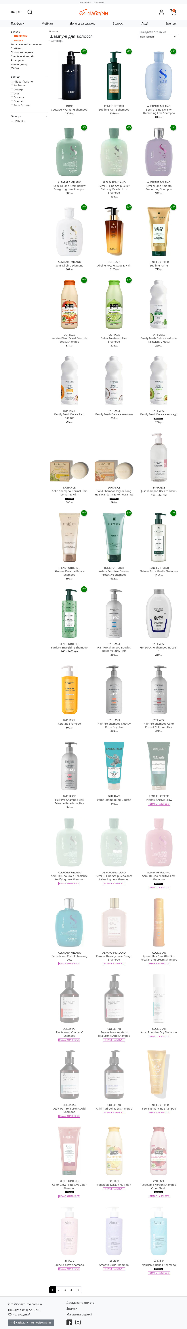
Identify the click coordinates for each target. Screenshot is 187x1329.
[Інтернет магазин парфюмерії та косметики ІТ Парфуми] (93, 12)
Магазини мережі (79, 1314)
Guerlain (19, 101)
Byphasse (19, 85)
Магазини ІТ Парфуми (92, 2)
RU (19, 12)
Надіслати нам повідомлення (33, 1322)
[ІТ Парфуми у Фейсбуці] (69, 1322)
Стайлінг (16, 48)
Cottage (18, 89)
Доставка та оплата (80, 1303)
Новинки (19, 121)
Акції (145, 23)
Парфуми (17, 23)
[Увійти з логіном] (161, 12)
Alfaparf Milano (23, 81)
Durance (19, 97)
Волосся (118, 23)
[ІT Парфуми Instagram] (78, 1322)
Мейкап (47, 23)
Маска (15, 68)
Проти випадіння (22, 52)
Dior (16, 93)
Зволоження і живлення (26, 44)
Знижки (71, 1308)
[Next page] (78, 1289)
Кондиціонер (19, 64)
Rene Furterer (22, 105)
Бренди (170, 23)
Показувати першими (152, 32)
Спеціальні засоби (23, 56)
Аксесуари (17, 60)
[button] (30, 12)
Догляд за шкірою (82, 23)
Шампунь (17, 40)
